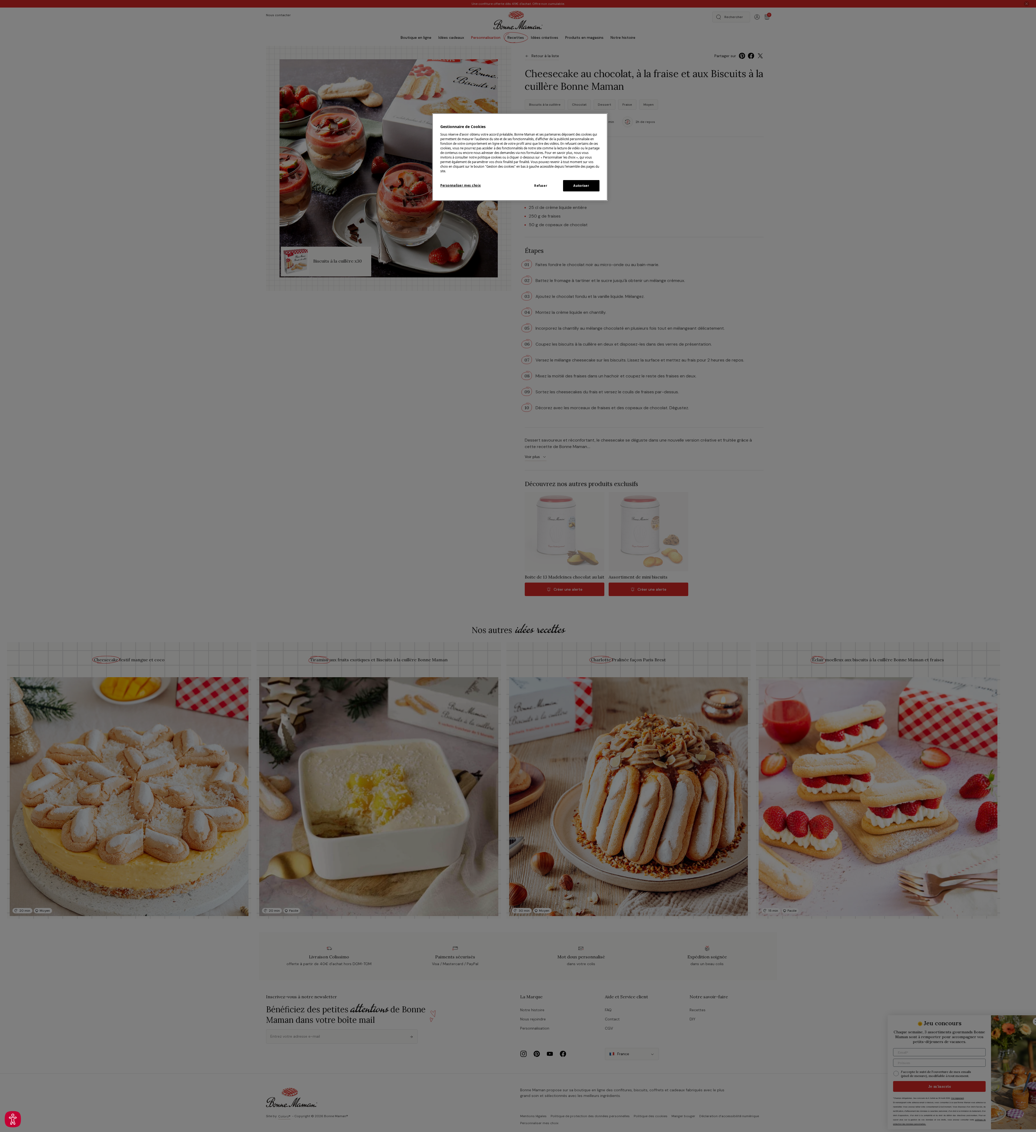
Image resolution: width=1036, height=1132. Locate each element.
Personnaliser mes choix (460, 185)
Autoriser (581, 186)
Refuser (540, 186)
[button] (13, 1119)
